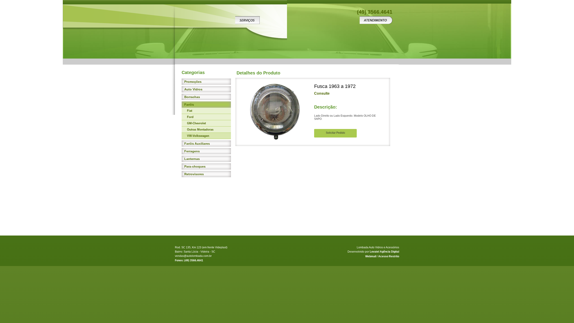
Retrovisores (194, 174)
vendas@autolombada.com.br (193, 256)
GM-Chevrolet (196, 123)
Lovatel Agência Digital (384, 251)
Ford (190, 117)
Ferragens (192, 151)
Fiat (189, 110)
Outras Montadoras (200, 129)
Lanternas (192, 159)
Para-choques (195, 166)
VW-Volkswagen (198, 135)
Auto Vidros (193, 89)
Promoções (193, 81)
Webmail (370, 256)
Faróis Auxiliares (197, 143)
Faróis (189, 104)
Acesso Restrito (388, 256)
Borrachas (192, 97)
